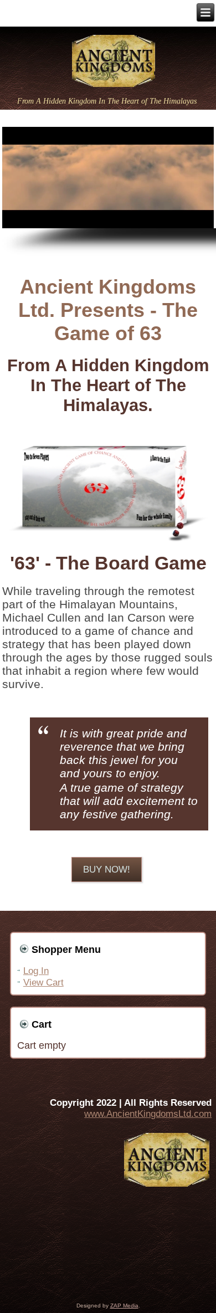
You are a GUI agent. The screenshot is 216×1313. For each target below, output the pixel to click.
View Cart (43, 982)
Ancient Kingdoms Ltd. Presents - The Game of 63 (108, 310)
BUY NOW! (106, 869)
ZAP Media (124, 1305)
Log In (36, 971)
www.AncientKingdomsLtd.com (148, 1114)
